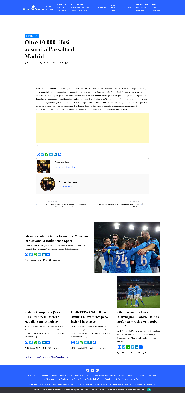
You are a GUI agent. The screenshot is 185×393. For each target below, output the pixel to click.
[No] (182, 390)
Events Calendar (125, 376)
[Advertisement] (92, 128)
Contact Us (86, 376)
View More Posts (65, 186)
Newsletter (152, 376)
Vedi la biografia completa (65, 167)
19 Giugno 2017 (33, 348)
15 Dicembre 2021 (127, 353)
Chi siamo (75, 376)
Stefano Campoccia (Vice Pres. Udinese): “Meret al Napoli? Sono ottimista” (42, 316)
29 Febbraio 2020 (33, 260)
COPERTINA (31, 36)
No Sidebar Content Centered (69, 379)
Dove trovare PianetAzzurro (105, 376)
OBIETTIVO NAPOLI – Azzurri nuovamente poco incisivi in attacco (89, 316)
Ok (149, 390)
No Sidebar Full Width (93, 379)
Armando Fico (32, 63)
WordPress (139, 384)
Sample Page (134, 379)
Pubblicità (109, 379)
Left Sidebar (139, 376)
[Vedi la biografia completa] (76, 167)
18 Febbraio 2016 (80, 348)
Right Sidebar (121, 379)
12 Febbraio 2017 (49, 63)
